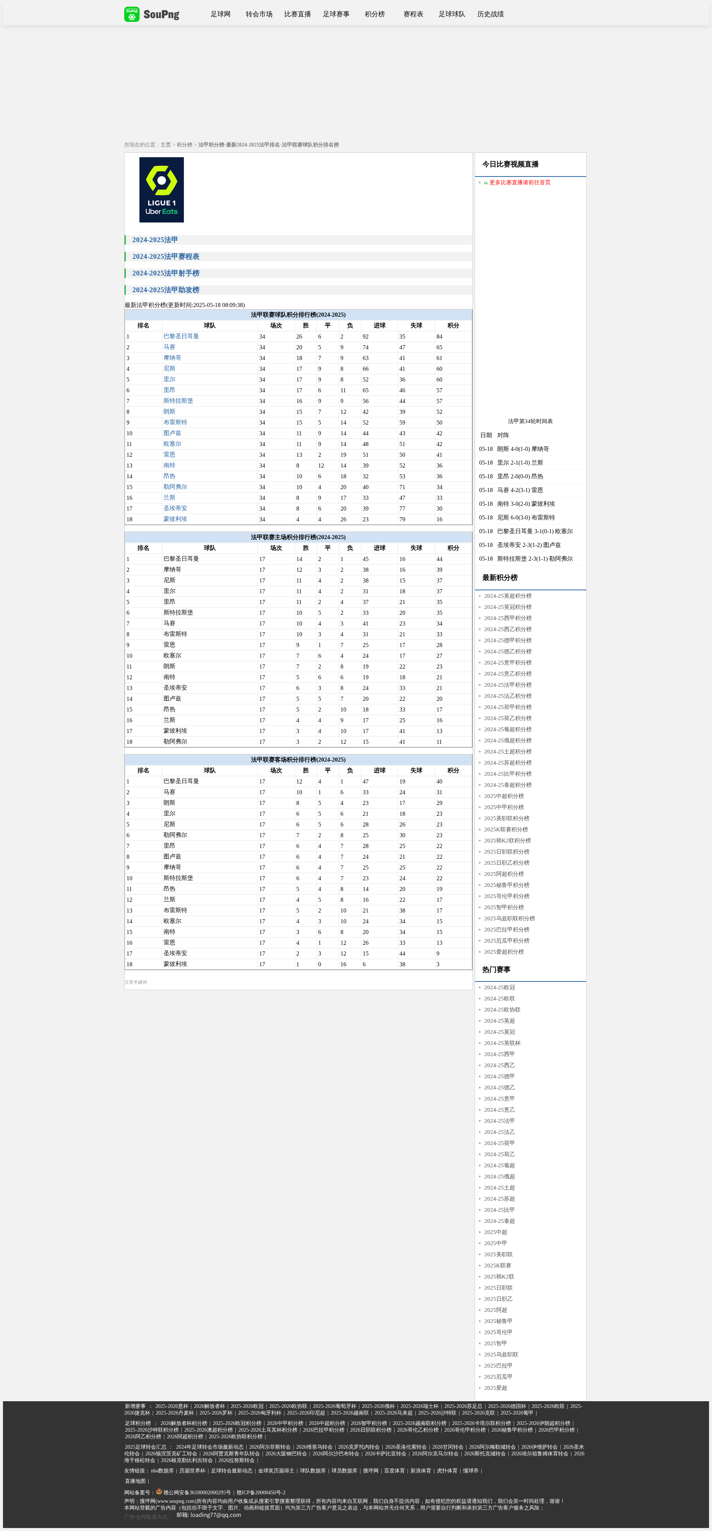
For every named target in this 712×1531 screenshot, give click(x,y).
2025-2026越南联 (350, 1413)
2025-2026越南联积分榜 (419, 1423)
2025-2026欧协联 (288, 1406)
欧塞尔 (172, 444)
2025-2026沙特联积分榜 (152, 1430)
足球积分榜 (138, 1423)
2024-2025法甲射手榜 (166, 273)
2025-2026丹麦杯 (175, 1413)
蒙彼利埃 (175, 519)
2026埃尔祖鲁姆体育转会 (539, 1453)
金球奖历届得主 (276, 1471)
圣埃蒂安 (175, 508)
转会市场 (259, 14)
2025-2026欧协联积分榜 (236, 1436)
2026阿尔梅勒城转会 (492, 1447)
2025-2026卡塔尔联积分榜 (481, 1423)
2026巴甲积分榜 (556, 1430)
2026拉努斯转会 (236, 1460)
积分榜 (375, 14)
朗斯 (169, 411)
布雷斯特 (175, 422)
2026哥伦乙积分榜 (418, 1430)
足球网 (221, 14)
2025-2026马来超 (394, 1413)
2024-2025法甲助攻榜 (166, 290)
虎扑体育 (447, 1471)
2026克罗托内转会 (359, 1447)
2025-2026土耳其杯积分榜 (267, 1430)
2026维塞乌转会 (314, 1447)
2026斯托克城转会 (485, 1453)
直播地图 (135, 1481)
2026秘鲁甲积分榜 (512, 1430)
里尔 (169, 379)
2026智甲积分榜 (369, 1423)
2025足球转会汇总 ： (150, 1447)
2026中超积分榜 (327, 1423)
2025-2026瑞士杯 (419, 1406)
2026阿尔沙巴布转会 (336, 1453)
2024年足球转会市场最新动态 (210, 1447)
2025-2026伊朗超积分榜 (543, 1423)
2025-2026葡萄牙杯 (334, 1406)
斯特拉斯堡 (178, 400)
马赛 (169, 347)
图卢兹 (172, 433)
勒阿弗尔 (175, 487)
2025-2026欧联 (548, 1406)
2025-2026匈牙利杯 (259, 1413)
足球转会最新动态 (232, 1471)
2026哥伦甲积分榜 (465, 1430)
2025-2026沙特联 (437, 1413)
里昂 (169, 390)
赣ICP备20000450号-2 (261, 1492)
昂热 (169, 476)
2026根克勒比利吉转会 (187, 1460)
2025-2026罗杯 (216, 1413)
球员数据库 (344, 1471)
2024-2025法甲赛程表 (166, 256)
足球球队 (452, 14)
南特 (169, 465)
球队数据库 (313, 1471)
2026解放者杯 (209, 1406)
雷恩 (169, 454)
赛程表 (413, 14)
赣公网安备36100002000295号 (196, 1492)
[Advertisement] (356, 81)
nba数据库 (162, 1471)
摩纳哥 (172, 357)
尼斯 (169, 368)
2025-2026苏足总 (463, 1406)
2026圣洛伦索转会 (406, 1447)
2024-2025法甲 (155, 240)
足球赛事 (336, 14)
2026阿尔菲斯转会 (270, 1447)
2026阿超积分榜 (185, 1436)
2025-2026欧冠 (247, 1406)
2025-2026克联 (478, 1413)
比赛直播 (297, 14)
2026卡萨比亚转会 (385, 1453)
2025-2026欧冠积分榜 (237, 1423)
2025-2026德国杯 (507, 1406)
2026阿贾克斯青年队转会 (231, 1453)
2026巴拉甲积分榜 (324, 1430)
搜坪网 (371, 1471)
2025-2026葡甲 (517, 1413)
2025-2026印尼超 (306, 1413)
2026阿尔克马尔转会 (435, 1453)
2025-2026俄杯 (378, 1406)
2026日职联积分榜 (371, 1430)
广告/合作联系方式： (148, 1517)
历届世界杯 (192, 1471)
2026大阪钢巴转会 (286, 1453)
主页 (166, 145)
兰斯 (169, 497)
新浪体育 (421, 1471)
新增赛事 (135, 1406)
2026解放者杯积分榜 (184, 1423)
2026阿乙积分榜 (143, 1436)
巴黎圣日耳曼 (181, 336)
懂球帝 (471, 1471)
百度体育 (394, 1471)
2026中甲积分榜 (285, 1423)
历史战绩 (490, 14)
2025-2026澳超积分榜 (208, 1430)
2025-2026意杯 (171, 1406)
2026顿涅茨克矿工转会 (171, 1453)
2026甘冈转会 (448, 1447)
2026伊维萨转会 (539, 1447)
